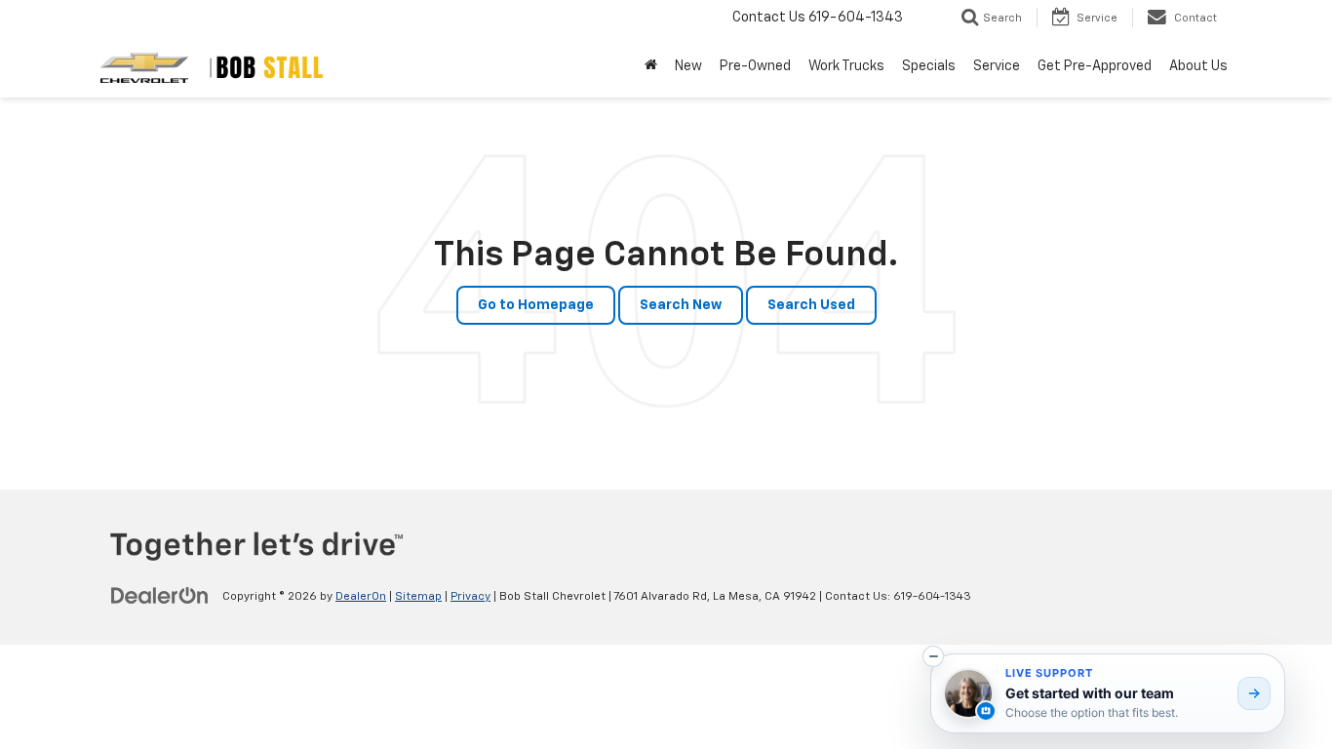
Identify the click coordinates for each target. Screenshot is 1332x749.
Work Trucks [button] (846, 66)
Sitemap (418, 597)
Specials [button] (929, 66)
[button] (933, 656)
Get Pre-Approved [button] (1095, 66)
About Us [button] (1198, 66)
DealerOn (360, 597)
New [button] (688, 66)
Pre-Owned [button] (755, 66)
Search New (681, 305)
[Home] (651, 66)
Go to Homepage (536, 305)
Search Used (811, 305)
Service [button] (996, 66)
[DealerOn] (160, 596)
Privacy (470, 597)
